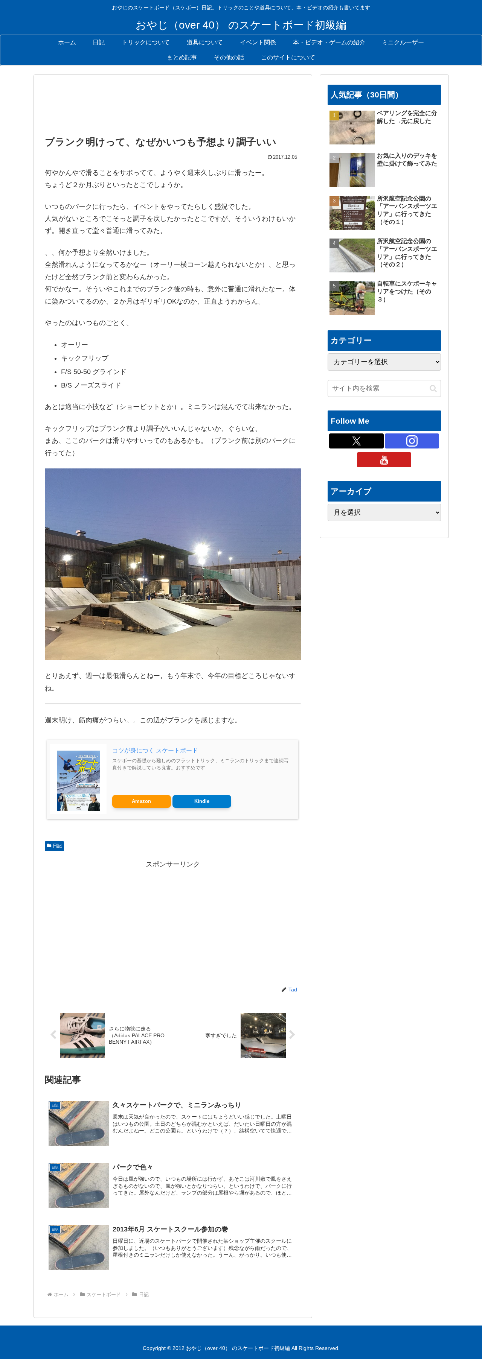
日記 (57, 845)
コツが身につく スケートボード (155, 750)
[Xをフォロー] (356, 440)
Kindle (201, 801)
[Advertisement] (173, 107)
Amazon (141, 801)
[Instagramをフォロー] (412, 440)
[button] (433, 388)
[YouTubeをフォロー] (384, 459)
